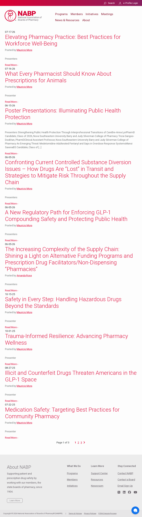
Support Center (99, 473)
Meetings (107, 14)
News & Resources (67, 20)
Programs (61, 14)
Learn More (15, 500)
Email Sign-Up (125, 485)
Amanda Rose (24, 275)
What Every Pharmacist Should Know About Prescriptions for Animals (58, 77)
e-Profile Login (130, 3)
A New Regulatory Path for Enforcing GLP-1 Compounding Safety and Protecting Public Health (66, 215)
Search (111, 3)
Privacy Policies (90, 513)
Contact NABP (125, 473)
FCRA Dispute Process (107, 513)
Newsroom (97, 485)
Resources (97, 479)
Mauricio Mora (24, 50)
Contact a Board (126, 479)
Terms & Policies (75, 513)
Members (77, 14)
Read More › (11, 65)
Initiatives (92, 14)
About (86, 20)
